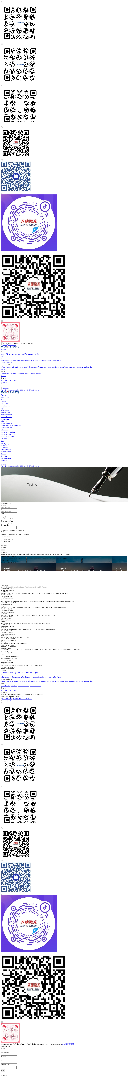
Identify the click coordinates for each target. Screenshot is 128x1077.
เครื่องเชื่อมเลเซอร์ (26, 360)
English (11, 390)
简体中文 (17, 390)
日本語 (32, 390)
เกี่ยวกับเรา (4, 349)
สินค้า (2, 356)
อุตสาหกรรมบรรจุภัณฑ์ (48, 367)
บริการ (3, 369)
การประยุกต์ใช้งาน (6, 363)
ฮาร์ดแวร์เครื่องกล (27, 367)
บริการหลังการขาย (35, 373)
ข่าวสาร (3, 376)
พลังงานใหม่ (37, 367)
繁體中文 (22, 390)
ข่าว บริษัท (4, 380)
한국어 (28, 390)
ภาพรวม (12, 354)
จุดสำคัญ (17, 354)
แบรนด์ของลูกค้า (33, 354)
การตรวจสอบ (48, 360)
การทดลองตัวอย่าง (23, 373)
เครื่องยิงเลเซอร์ (5, 360)
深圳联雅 (71, 1044)
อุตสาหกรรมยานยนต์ (76, 367)
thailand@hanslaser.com (9, 345)
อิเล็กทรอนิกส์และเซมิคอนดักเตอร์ (11, 367)
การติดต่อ (4, 382)
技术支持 (66, 1044)
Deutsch (37, 390)
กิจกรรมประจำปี (12, 380)
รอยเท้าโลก (24, 354)
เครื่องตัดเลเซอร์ (15, 360)
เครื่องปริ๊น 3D (57, 360)
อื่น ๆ (91, 367)
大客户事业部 (5, 390)
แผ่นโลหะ (87, 367)
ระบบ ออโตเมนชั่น (38, 360)
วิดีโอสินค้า (14, 373)
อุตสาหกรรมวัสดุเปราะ (63, 367)
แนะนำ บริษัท (5, 354)
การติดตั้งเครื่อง (5, 373)
